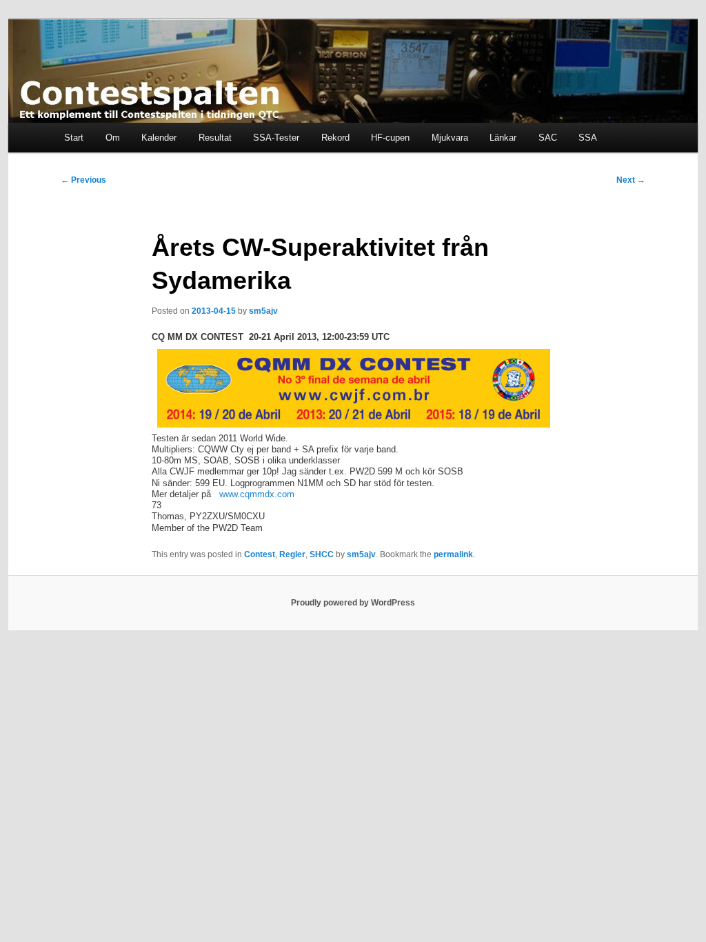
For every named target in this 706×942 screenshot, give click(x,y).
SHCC (322, 554)
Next (630, 180)
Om (112, 137)
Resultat (215, 137)
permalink (453, 554)
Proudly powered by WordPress (353, 603)
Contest (259, 554)
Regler (292, 554)
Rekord (335, 137)
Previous (83, 180)
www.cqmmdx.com (256, 494)
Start (73, 137)
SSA (587, 137)
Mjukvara (450, 137)
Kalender (158, 137)
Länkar (503, 137)
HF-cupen (390, 137)
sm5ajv (263, 311)
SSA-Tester (276, 137)
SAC (547, 137)
